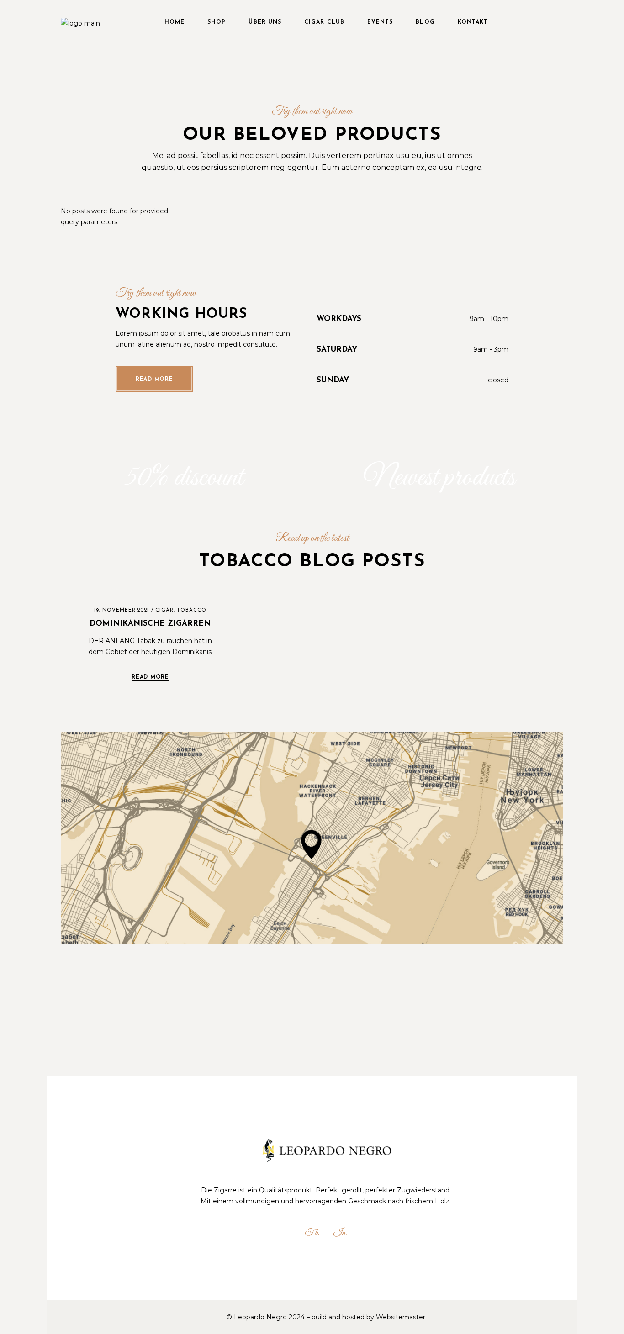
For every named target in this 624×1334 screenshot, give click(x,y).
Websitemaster (400, 1317)
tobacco (191, 610)
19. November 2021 (121, 610)
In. (340, 1233)
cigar (164, 610)
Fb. (312, 1233)
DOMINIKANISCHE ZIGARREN (150, 623)
